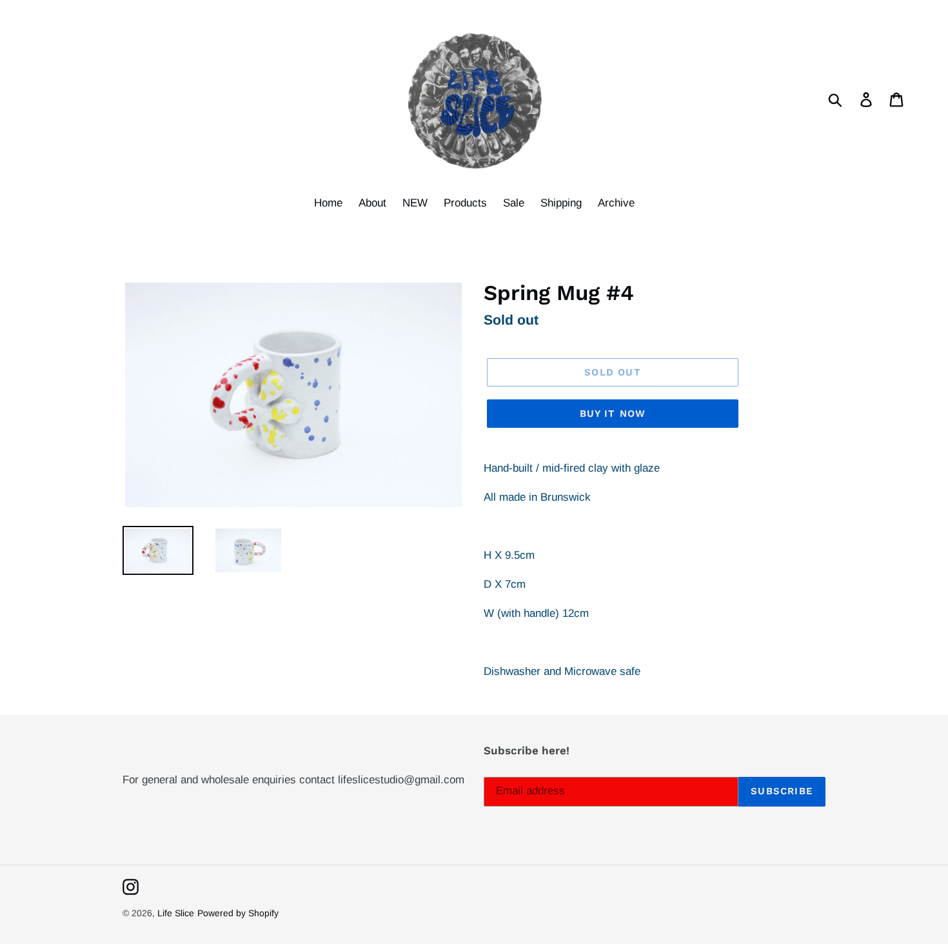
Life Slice (175, 913)
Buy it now (613, 413)
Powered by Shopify (238, 913)
